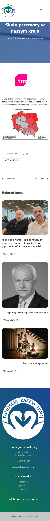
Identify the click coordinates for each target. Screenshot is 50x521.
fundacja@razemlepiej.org (23, 467)
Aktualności (11, 160)
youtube (23, 485)
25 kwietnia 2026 (10, 320)
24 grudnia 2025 (10, 371)
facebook (23, 482)
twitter (23, 489)
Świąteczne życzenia (35, 363)
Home (9, 38)
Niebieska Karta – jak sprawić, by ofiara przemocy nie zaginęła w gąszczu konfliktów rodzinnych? (22, 243)
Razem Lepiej (13, 154)
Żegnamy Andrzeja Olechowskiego (26, 312)
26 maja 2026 (9, 254)
